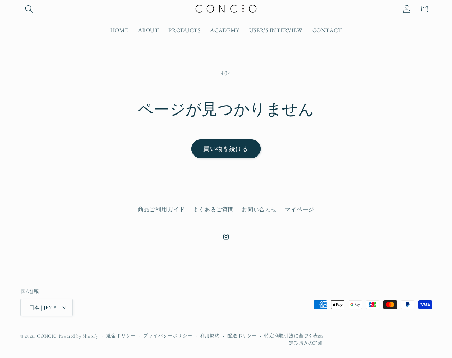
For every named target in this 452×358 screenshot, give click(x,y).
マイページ (299, 209)
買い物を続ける (225, 149)
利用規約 (210, 336)
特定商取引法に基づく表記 (293, 336)
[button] (29, 9)
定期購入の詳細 (306, 343)
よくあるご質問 (213, 209)
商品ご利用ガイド (161, 209)
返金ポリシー (121, 336)
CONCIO (47, 336)
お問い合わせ (259, 209)
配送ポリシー (242, 336)
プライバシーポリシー (167, 336)
